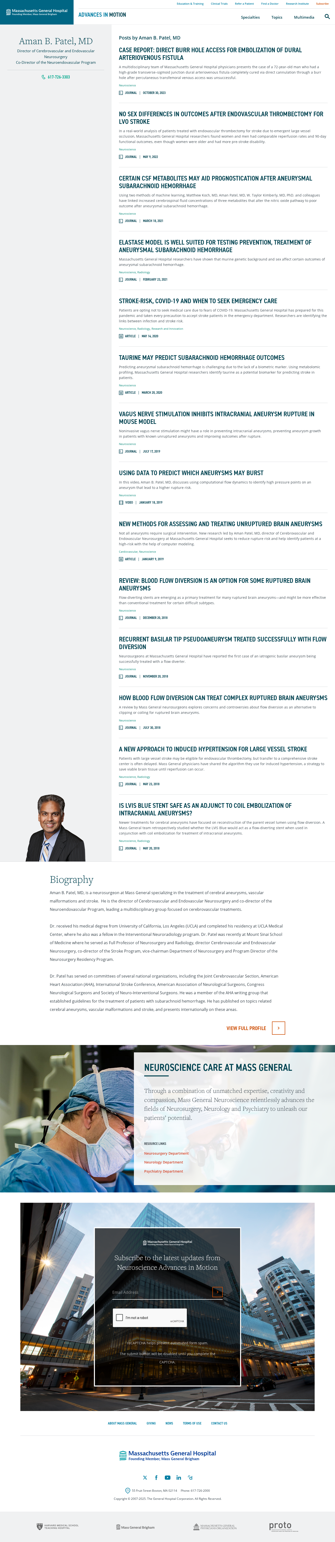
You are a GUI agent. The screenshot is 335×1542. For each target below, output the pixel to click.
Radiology (143, 272)
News (169, 1423)
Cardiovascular (128, 551)
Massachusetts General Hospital (30, 2)
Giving (151, 1423)
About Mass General (122, 1423)
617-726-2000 (200, 1491)
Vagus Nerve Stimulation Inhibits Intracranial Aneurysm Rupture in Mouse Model (216, 418)
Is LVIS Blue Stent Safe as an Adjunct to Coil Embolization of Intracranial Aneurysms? (205, 809)
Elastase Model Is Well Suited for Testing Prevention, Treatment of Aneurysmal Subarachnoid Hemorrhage (215, 246)
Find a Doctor (270, 3)
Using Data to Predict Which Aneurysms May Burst (191, 473)
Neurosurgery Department (166, 1153)
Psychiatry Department (163, 1171)
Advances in (102, 15)
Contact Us (219, 1423)
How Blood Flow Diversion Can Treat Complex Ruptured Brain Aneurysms (223, 698)
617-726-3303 (59, 77)
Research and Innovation (167, 328)
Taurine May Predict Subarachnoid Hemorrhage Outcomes (201, 358)
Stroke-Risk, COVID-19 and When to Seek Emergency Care (198, 301)
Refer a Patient (244, 3)
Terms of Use (192, 1423)
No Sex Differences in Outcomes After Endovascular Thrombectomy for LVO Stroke (221, 118)
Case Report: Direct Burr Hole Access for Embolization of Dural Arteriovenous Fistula (210, 54)
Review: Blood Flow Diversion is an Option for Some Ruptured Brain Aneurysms (214, 584)
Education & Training (190, 3)
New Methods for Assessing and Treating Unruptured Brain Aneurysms (220, 524)
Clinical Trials (219, 3)
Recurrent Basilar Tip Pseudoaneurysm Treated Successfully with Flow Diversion (222, 643)
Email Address (125, 1292)
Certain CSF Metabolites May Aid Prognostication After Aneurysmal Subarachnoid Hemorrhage (215, 182)
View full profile (246, 1028)
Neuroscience (127, 85)
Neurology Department (163, 1162)
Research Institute (297, 3)
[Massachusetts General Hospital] (167, 1456)
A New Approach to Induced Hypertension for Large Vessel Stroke (213, 749)
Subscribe (322, 3)
